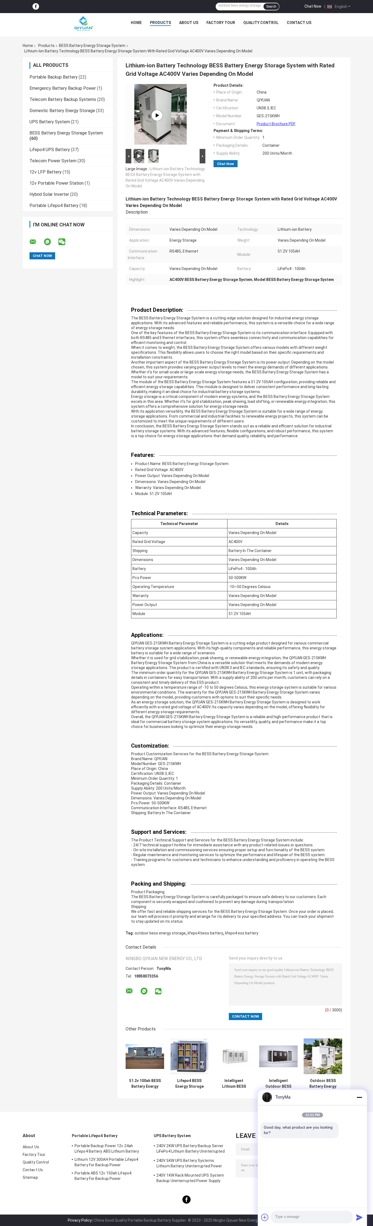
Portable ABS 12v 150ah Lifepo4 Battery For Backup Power (103, 1176)
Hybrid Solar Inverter (49, 194)
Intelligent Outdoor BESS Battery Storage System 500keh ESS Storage (278, 1083)
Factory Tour (220, 22)
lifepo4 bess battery (205, 933)
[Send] (359, 1217)
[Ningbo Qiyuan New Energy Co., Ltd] (84, 24)
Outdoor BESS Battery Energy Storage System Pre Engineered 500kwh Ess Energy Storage (323, 1083)
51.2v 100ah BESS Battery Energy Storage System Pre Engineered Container (145, 1083)
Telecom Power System (52, 160)
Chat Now (312, 6)
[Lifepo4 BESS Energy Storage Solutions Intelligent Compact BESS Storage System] (189, 1056)
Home (136, 22)
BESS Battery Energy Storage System (92, 45)
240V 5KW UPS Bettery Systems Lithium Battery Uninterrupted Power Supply (189, 1164)
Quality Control (261, 22)
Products (160, 22)
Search (271, 6)
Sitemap (30, 1177)
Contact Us (299, 22)
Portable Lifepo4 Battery (53, 205)
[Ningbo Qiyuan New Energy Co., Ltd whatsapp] (51, 242)
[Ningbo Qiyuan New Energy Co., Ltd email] (36, 242)
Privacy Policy (80, 1220)
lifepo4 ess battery (241, 933)
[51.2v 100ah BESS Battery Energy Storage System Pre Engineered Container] (145, 1056)
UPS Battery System (49, 121)
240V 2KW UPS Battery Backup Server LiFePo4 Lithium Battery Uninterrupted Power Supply (190, 1149)
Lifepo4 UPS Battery (49, 149)
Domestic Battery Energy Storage (62, 110)
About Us (188, 22)
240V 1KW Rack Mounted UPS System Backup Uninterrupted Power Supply (190, 1178)
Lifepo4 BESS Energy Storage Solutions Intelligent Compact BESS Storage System (189, 1083)
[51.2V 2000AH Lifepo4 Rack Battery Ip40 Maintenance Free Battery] (157, 115)
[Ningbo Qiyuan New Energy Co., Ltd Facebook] (36, 6)
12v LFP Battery (45, 172)
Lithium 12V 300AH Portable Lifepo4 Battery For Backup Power (106, 1162)
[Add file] (265, 1217)
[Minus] (359, 1097)
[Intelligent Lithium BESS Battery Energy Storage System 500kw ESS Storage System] (234, 1056)
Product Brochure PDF (276, 124)
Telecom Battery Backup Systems (62, 99)
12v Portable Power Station (56, 183)
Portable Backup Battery (53, 77)
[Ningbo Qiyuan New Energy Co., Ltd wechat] (65, 242)
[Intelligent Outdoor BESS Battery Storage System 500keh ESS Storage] (278, 1056)
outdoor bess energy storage (160, 933)
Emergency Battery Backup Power (62, 88)
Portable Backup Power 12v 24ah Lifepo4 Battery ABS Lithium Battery (107, 1148)
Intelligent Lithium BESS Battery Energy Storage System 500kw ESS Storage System (234, 1083)
